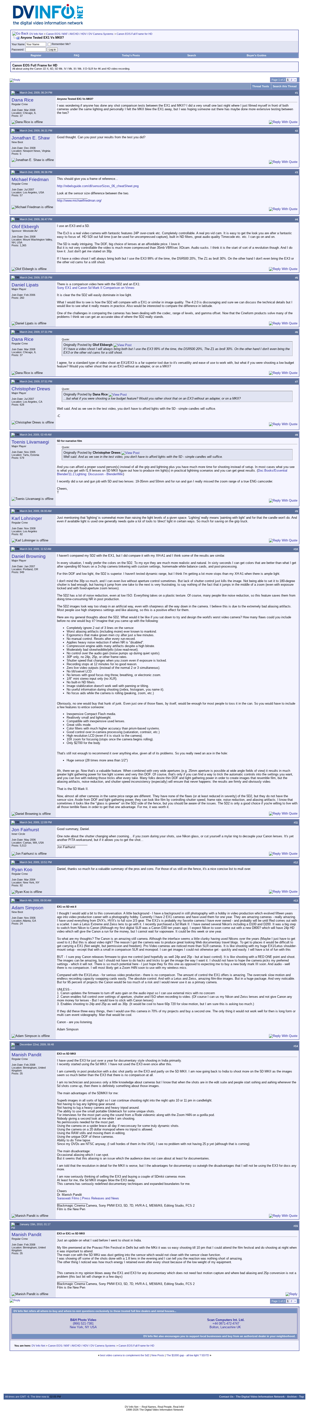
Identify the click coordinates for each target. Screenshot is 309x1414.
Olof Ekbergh (25, 226)
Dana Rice (23, 99)
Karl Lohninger (27, 518)
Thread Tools (260, 86)
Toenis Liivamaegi (30, 442)
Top (301, 1396)
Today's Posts (131, 55)
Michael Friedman (30, 179)
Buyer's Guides (256, 55)
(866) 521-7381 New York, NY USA (83, 1323)
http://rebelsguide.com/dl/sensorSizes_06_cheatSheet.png (98, 186)
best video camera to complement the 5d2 (124, 1355)
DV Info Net (36, 33)
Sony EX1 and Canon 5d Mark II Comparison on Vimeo (95, 288)
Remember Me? (61, 44)
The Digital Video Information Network (260, 1396)
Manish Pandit (26, 1054)
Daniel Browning (29, 556)
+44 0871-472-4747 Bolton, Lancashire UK (226, 1323)
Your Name (18, 44)
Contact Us (226, 1396)
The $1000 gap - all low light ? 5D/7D (187, 1355)
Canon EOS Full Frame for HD (134, 33)
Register (36, 55)
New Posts (157, 1355)
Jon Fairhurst (25, 829)
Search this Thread (285, 86)
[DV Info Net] (48, 24)
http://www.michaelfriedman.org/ (79, 200)
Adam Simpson (27, 907)
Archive (292, 1396)
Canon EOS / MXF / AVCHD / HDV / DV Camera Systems (79, 33)
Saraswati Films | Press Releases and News (88, 1198)
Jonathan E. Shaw (31, 137)
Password (17, 49)
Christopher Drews (31, 388)
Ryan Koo (22, 869)
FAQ (76, 55)
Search (191, 55)
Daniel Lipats (25, 284)
